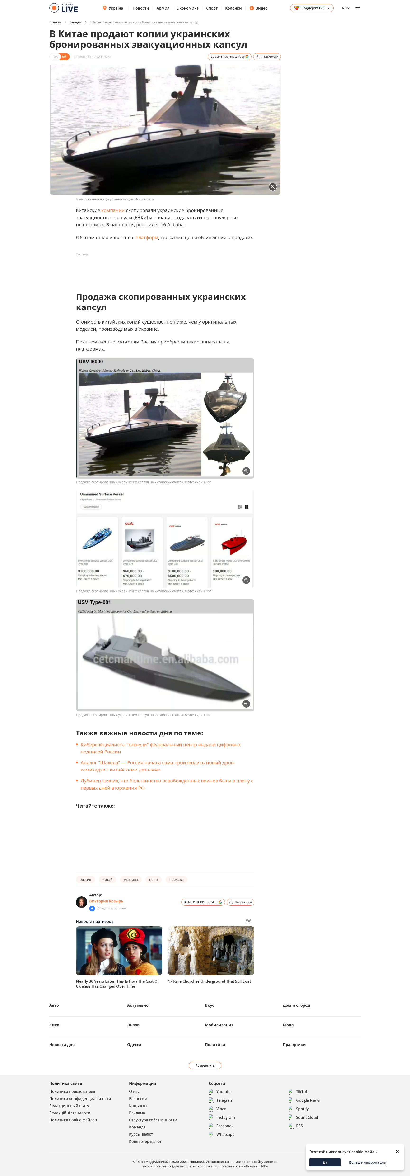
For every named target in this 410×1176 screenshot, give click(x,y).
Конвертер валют (145, 1141)
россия (85, 879)
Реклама (137, 1112)
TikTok (302, 1091)
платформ (146, 237)
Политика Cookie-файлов (73, 1120)
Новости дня (62, 1044)
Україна (116, 8)
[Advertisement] (162, 269)
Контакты (138, 1105)
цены (153, 879)
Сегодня (75, 22)
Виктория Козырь (106, 901)
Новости (141, 8)
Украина (131, 879)
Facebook (225, 1125)
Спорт (212, 8)
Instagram (225, 1117)
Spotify (302, 1108)
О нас (134, 1091)
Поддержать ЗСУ (315, 8)
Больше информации (367, 1162)
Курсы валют (141, 1134)
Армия (163, 8)
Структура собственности (153, 1120)
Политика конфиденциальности (80, 1098)
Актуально (138, 1005)
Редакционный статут (70, 1105)
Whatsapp (225, 1134)
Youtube (224, 1091)
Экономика (188, 8)
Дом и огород (296, 1005)
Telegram (224, 1100)
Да (325, 1162)
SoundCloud (307, 1117)
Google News (308, 1100)
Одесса (134, 1044)
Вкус (209, 1005)
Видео (262, 8)
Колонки (233, 8)
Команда (137, 1127)
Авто (54, 1005)
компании (113, 210)
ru (344, 8)
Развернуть (205, 1065)
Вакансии (138, 1098)
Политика (215, 1044)
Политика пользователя (72, 1091)
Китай (107, 879)
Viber (221, 1108)
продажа (176, 879)
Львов (133, 1025)
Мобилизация (219, 1025)
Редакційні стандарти (69, 1112)
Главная (55, 22)
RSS (299, 1125)
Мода (288, 1025)
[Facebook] (92, 908)
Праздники (294, 1044)
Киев (54, 1025)
